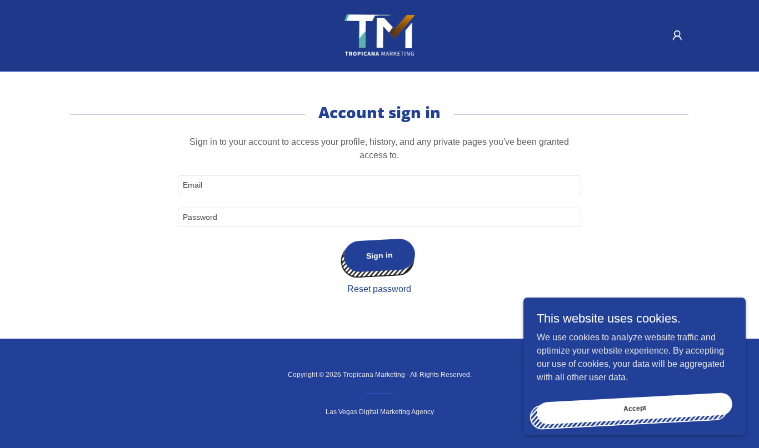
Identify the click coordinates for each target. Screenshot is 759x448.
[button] (677, 35)
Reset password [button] (379, 289)
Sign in (379, 255)
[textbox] (379, 184)
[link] (379, 34)
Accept (634, 408)
